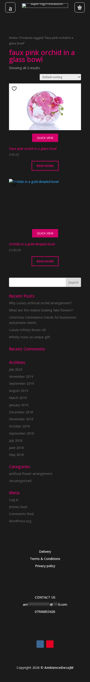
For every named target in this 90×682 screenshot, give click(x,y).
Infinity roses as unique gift (29, 337)
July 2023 (15, 369)
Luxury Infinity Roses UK (27, 330)
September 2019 (21, 383)
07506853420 (45, 611)
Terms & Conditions (45, 558)
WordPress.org (20, 521)
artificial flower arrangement (30, 473)
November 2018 (21, 419)
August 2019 (18, 390)
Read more (45, 166)
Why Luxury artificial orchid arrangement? (40, 303)
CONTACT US (45, 597)
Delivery (45, 551)
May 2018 (16, 454)
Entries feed (18, 507)
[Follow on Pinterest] (50, 644)
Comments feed (21, 514)
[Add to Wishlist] (14, 89)
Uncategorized (20, 481)
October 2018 (19, 426)
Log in (13, 500)
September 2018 (21, 433)
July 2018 (15, 440)
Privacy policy (45, 566)
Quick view (45, 138)
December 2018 (21, 412)
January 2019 (18, 405)
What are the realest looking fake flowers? (41, 310)
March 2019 (18, 398)
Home (13, 38)
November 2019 (21, 376)
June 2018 (16, 447)
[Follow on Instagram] (40, 644)
